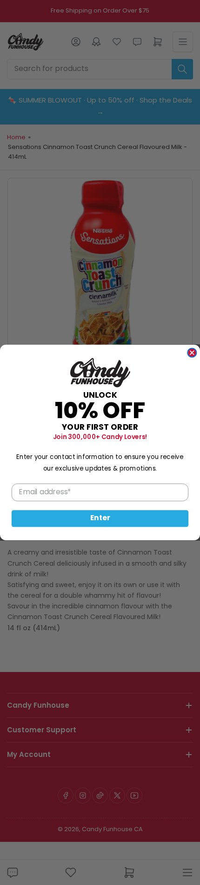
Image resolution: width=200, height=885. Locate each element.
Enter (100, 518)
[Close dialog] (191, 352)
